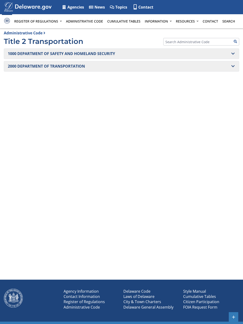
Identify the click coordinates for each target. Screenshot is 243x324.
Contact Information (82, 296)
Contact (145, 7)
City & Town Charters (142, 301)
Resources (185, 21)
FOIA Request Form (200, 307)
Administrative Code (84, 21)
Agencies (75, 7)
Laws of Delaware (138, 296)
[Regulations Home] (7, 21)
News (99, 7)
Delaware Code (136, 291)
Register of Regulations (36, 21)
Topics (120, 7)
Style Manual (194, 291)
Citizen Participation (201, 301)
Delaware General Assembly (148, 307)
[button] (121, 53)
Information (156, 21)
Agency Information (81, 291)
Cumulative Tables (123, 21)
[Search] (235, 42)
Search (228, 21)
